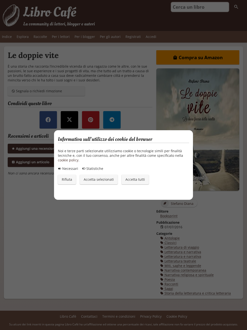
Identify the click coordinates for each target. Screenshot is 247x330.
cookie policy (68, 160)
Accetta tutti (135, 179)
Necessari (69, 168)
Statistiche (94, 168)
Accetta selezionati (99, 179)
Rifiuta (67, 179)
